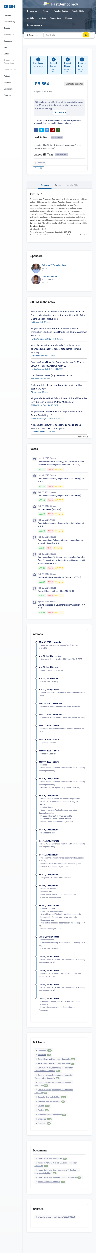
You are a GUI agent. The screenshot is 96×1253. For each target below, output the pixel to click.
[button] (91, 34)
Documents (8, 89)
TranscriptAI (55, 18)
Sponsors (8, 41)
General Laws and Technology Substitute (56, 1059)
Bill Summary (9, 22)
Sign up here (60, 112)
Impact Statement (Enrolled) (51, 1182)
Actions (7, 76)
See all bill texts (61, 154)
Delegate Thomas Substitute (51, 1097)
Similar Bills (9, 35)
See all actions (56, 137)
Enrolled (43, 1106)
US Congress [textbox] (32, 35)
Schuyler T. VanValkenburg (54, 265)
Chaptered (41, 163)
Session (68, 18)
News (6, 47)
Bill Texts (7, 82)
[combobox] (34, 34)
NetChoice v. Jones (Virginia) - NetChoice (51, 375)
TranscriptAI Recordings (9, 61)
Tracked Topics (61, 11)
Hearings (42, 18)
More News (83, 437)
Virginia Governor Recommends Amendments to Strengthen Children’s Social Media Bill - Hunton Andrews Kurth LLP (59, 332)
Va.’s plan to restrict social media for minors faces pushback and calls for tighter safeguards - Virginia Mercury (56, 349)
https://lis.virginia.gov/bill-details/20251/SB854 (56, 1217)
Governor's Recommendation (52, 1115)
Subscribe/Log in (34, 25)
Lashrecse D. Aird (50, 276)
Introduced (44, 1050)
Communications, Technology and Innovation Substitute (53, 1083)
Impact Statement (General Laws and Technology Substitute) (55, 1164)
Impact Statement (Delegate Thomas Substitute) (59, 1177)
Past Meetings (10, 70)
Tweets (7, 28)
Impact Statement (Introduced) (52, 1158)
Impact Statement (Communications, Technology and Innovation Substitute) (57, 1171)
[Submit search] (86, 34)
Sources (7, 95)
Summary (45, 185)
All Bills (30, 18)
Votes (6, 54)
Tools (45, 11)
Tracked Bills (78, 11)
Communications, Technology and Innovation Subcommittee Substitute (53, 1069)
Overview (8, 15)
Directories (32, 11)
